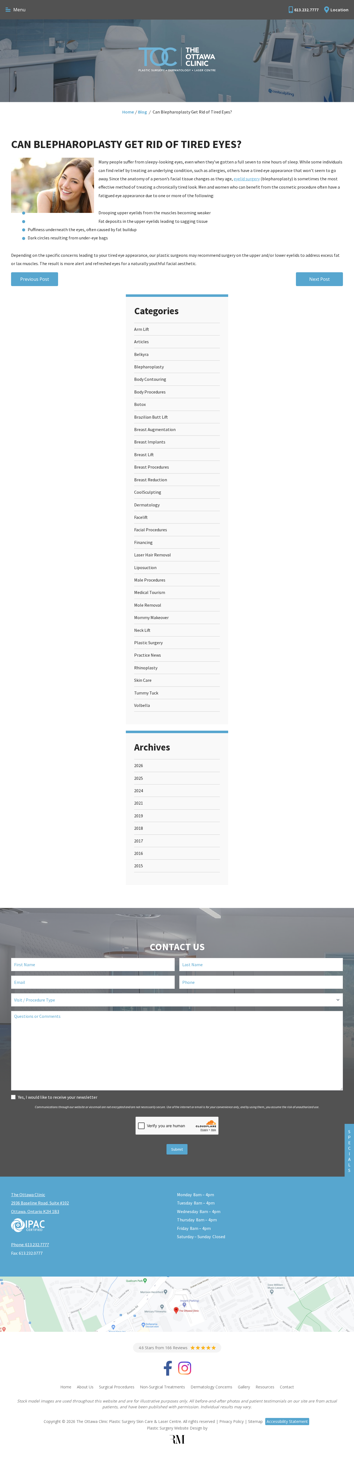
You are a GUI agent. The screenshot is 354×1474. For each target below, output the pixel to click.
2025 (138, 778)
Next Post (319, 279)
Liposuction (145, 567)
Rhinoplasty (145, 667)
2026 (138, 765)
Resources (265, 1387)
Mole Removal (147, 605)
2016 (138, 853)
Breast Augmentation (155, 429)
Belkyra (141, 354)
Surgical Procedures (116, 1387)
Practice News (147, 655)
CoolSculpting (147, 492)
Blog (142, 112)
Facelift (141, 517)
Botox (140, 404)
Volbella (142, 705)
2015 (138, 865)
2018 (138, 828)
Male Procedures (149, 580)
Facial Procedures (150, 529)
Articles (141, 341)
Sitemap (255, 1421)
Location (339, 9)
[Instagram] (184, 1372)
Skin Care (143, 680)
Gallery (244, 1387)
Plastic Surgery (148, 642)
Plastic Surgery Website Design (174, 1428)
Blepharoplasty (149, 366)
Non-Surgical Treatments (162, 1387)
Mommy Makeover (151, 617)
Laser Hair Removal (152, 555)
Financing (143, 542)
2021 (138, 803)
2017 (138, 841)
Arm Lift (141, 329)
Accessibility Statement (287, 1421)
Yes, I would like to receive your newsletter (57, 1097)
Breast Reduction (150, 479)
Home (128, 112)
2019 (138, 815)
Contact (287, 1387)
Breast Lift (144, 454)
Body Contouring (150, 379)
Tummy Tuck (146, 693)
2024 (138, 790)
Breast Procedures (151, 467)
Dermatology (147, 505)
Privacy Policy (231, 1421)
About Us (85, 1387)
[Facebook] (168, 1372)
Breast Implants (149, 442)
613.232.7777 (306, 9)
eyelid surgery (247, 178)
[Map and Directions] (177, 1304)
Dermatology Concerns (211, 1387)
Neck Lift (142, 630)
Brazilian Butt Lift (151, 417)
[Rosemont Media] (177, 1439)
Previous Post (34, 279)
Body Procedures (150, 392)
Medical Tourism (149, 592)
